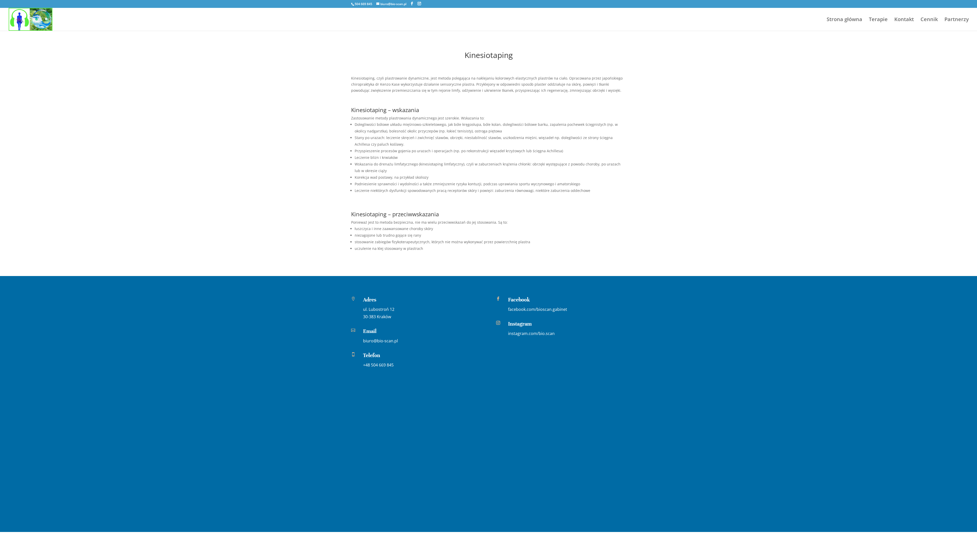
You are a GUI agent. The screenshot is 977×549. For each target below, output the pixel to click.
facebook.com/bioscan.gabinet (537, 309)
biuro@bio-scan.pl (380, 341)
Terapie (878, 20)
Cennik (929, 20)
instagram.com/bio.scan (531, 333)
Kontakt (904, 20)
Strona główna (844, 20)
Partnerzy (956, 20)
